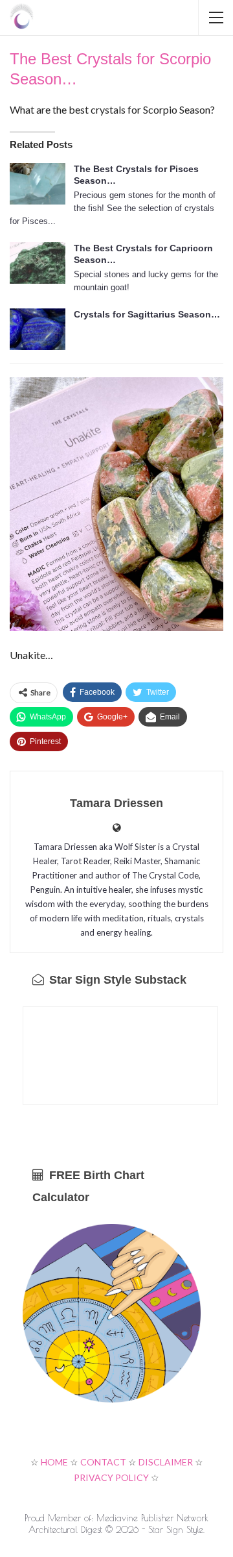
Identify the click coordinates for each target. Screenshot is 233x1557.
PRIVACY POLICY (111, 1477)
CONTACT (103, 1461)
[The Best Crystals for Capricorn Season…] (37, 263)
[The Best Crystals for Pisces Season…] (37, 184)
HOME (54, 1461)
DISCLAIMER (166, 1461)
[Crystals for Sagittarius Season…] (37, 329)
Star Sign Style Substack (116, 979)
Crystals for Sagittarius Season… (147, 314)
